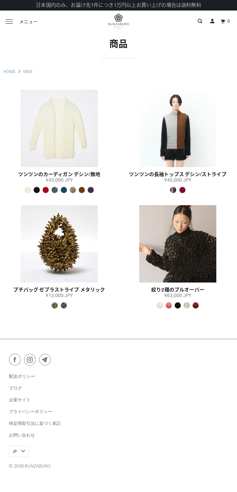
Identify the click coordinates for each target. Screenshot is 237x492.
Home (10, 71)
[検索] (200, 21)
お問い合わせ (22, 435)
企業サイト (20, 399)
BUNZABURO (37, 466)
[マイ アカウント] (212, 21)
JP (15, 451)
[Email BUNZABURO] (46, 361)
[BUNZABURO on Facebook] (16, 361)
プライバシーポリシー (30, 411)
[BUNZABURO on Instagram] (31, 361)
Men (27, 71)
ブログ (15, 388)
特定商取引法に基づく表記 (35, 423)
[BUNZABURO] (118, 21)
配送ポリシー (22, 376)
